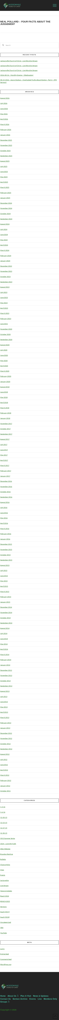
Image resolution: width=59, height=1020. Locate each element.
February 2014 (5, 660)
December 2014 (6, 607)
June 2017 (4, 450)
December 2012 (6, 733)
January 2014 (5, 665)
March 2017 (4, 465)
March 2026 (4, 124)
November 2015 (6, 549)
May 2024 (4, 240)
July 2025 (3, 166)
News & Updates (6, 891)
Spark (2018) (5, 917)
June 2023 (4, 297)
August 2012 (4, 754)
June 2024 (4, 235)
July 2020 (3, 350)
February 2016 (5, 534)
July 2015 (3, 570)
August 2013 (4, 691)
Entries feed (4, 954)
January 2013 (5, 728)
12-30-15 (3, 833)
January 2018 (5, 418)
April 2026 (4, 119)
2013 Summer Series (7, 838)
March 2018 (4, 408)
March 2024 (4, 250)
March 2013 (4, 717)
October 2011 (5, 791)
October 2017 (5, 429)
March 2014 (4, 654)
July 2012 (3, 759)
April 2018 (4, 402)
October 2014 (5, 618)
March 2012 (4, 775)
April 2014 (4, 649)
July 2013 (3, 697)
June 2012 (4, 765)
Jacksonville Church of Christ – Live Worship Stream (18, 61)
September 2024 (6, 219)
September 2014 (6, 623)
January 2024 (5, 261)
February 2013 (5, 723)
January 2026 (5, 135)
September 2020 (6, 340)
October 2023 (5, 277)
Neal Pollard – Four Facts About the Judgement (25, 22)
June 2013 (4, 702)
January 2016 (5, 539)
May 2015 (4, 581)
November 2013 (6, 675)
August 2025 (4, 161)
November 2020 (6, 329)
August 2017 (4, 439)
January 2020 (5, 382)
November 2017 (6, 424)
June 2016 (4, 513)
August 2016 (4, 502)
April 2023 (4, 308)
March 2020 (4, 371)
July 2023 (3, 292)
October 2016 (5, 492)
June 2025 (4, 172)
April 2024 (4, 245)
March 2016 (4, 529)
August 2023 (4, 287)
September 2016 (6, 497)
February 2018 (5, 413)
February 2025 (5, 193)
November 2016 (6, 487)
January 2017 (5, 476)
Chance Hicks (5, 865)
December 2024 (6, 203)
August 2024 (4, 224)
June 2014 (4, 639)
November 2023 (6, 271)
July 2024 (3, 229)
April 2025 (4, 182)
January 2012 (5, 786)
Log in (2, 949)
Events (2, 875)
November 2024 (6, 208)
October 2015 (5, 555)
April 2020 (4, 366)
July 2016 (3, 507)
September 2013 (6, 686)
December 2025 (6, 140)
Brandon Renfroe (6, 854)
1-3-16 (2, 807)
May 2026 (4, 114)
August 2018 (4, 387)
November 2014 (6, 612)
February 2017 (5, 471)
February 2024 (5, 256)
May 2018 (4, 397)
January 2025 (5, 198)
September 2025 (6, 156)
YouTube (3, 933)
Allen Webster (5, 849)
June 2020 (4, 355)
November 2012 (6, 738)
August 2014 (4, 628)
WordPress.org (5, 964)
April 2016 (4, 523)
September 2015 (6, 560)
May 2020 (4, 361)
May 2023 (4, 303)
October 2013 (5, 681)
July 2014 (3, 633)
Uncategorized (5, 922)
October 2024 (5, 214)
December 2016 (6, 481)
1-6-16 (2, 812)
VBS (1, 928)
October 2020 (5, 334)
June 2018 (4, 392)
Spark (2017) (5, 912)
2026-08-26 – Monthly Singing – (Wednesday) (16, 75)
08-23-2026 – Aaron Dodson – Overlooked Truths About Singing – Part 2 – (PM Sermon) (28, 81)
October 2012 (5, 744)
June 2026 (4, 109)
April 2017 (4, 460)
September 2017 (6, 434)
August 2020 (4, 345)
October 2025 (5, 151)
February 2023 (5, 319)
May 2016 (4, 518)
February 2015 (5, 597)
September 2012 (6, 749)
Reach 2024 (4, 896)
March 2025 (4, 187)
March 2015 (4, 592)
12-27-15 (3, 828)
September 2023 (6, 282)
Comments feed (6, 959)
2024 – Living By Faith (8, 844)
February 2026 (5, 130)
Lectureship (4, 880)
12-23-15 (3, 823)
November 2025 (6, 145)
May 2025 (4, 177)
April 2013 (4, 712)
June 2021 (4, 324)
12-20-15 (3, 817)
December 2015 (6, 544)
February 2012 (5, 780)
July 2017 (3, 444)
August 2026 (4, 98)
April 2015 (4, 586)
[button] (55, 5)
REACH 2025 (5, 901)
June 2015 (4, 576)
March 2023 (4, 313)
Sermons (3, 907)
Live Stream (4, 886)
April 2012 (4, 770)
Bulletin (3, 859)
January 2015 (5, 602)
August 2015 (4, 565)
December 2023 (6, 266)
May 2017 (4, 455)
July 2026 (3, 103)
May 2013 (4, 707)
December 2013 (6, 670)
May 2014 (4, 644)
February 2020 (5, 376)
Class (2, 870)
